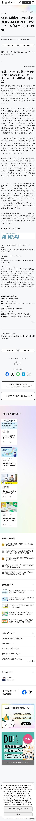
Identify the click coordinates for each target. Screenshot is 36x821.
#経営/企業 (4, 39)
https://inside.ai (11, 301)
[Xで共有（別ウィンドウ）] (13, 374)
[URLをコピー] (29, 374)
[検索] (19, 2)
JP (11, 2)
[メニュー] (33, 2)
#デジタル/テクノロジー (14, 39)
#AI (21, 39)
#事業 (24, 39)
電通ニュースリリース (25, 52)
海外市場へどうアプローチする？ (11, 654)
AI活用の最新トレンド (8, 644)
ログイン (26, 2)
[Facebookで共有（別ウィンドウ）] (7, 374)
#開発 (28, 39)
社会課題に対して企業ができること (12, 659)
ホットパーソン (7, 672)
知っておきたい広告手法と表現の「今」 (12, 638)
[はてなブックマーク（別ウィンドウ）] (23, 374)
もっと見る (31, 661)
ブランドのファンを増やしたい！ (10, 649)
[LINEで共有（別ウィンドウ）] (18, 374)
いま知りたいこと (8, 633)
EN (14, 2)
